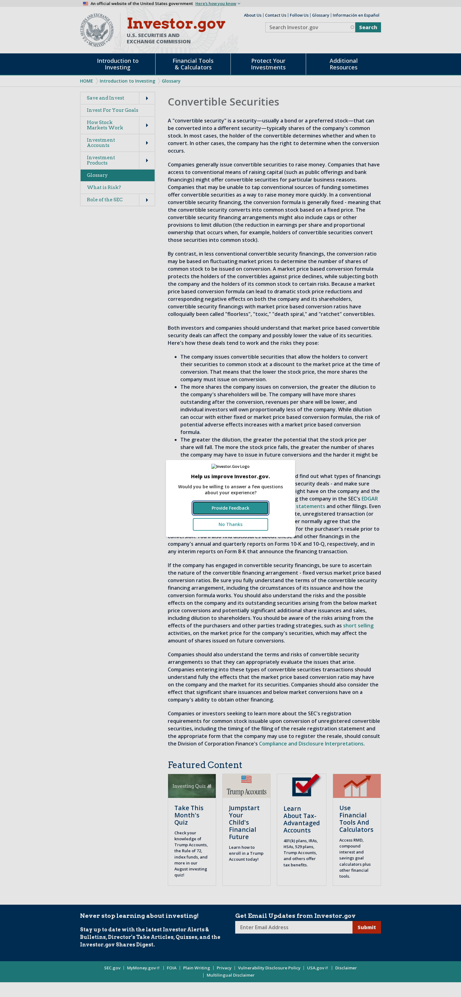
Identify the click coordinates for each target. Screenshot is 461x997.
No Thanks (230, 524)
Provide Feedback (230, 508)
